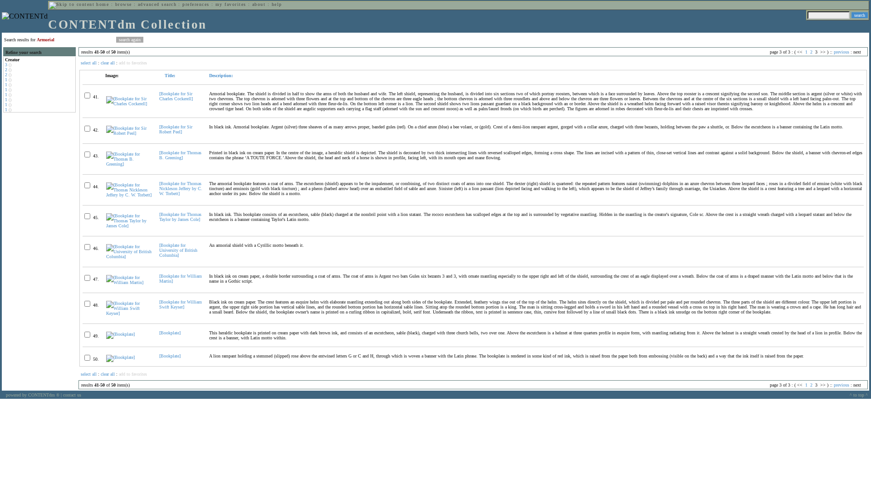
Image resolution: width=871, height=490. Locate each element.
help (277, 4)
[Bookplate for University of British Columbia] (178, 250)
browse (123, 4)
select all (89, 62)
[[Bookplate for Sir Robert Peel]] (129, 133)
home (102, 4)
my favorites (230, 4)
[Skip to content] (71, 4)
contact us (72, 394)
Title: (169, 75)
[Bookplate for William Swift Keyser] (180, 304)
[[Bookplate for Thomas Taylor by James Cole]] (129, 225)
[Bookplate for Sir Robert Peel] (175, 129)
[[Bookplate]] (120, 334)
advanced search (157, 4)
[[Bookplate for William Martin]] (129, 282)
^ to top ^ (859, 394)
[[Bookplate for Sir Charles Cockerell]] (129, 103)
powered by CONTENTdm (32, 394)
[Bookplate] (170, 332)
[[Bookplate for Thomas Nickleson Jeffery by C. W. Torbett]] (129, 194)
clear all (108, 62)
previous (841, 51)
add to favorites (133, 62)
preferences (195, 4)
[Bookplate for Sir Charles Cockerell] (176, 96)
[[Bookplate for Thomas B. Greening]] (129, 164)
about (258, 4)
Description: (221, 75)
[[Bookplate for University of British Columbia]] (129, 256)
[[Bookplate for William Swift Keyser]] (129, 313)
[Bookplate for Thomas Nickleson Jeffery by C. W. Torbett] (180, 188)
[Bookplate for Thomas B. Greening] (180, 155)
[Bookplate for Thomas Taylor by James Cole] (180, 217)
